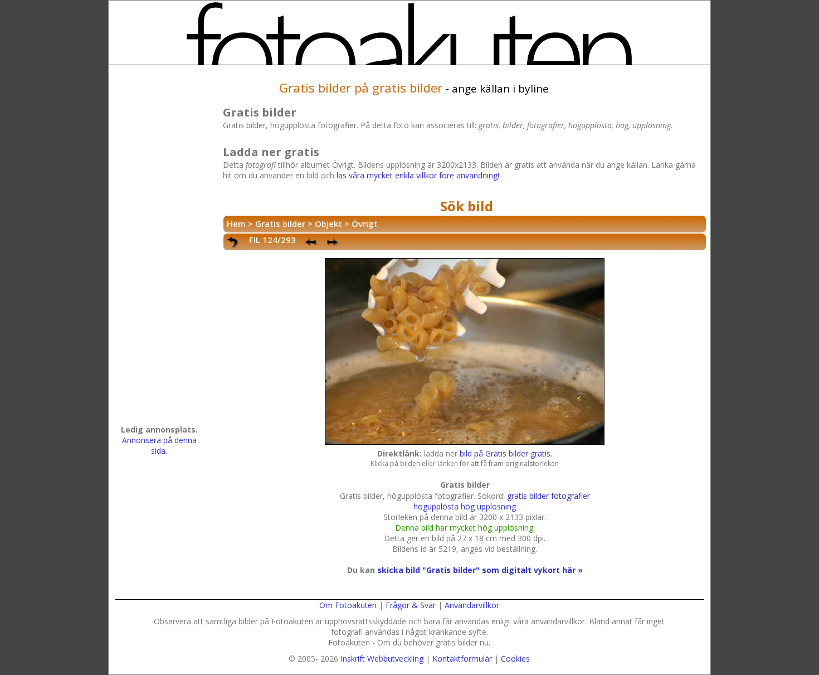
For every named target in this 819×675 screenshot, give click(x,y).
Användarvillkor (472, 605)
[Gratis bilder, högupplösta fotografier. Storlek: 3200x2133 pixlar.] (465, 443)
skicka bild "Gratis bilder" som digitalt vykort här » (480, 570)
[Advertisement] (159, 248)
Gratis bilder (280, 223)
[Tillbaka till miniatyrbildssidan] (233, 242)
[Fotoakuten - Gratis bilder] (409, 33)
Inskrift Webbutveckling (381, 658)
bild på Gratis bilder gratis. (506, 453)
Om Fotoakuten (348, 605)
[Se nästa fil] (334, 242)
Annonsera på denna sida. (159, 445)
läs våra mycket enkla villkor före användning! (418, 175)
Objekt (328, 223)
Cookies (515, 658)
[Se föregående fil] (311, 242)
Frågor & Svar (411, 605)
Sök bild (466, 206)
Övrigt (365, 223)
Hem (236, 223)
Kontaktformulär (462, 658)
